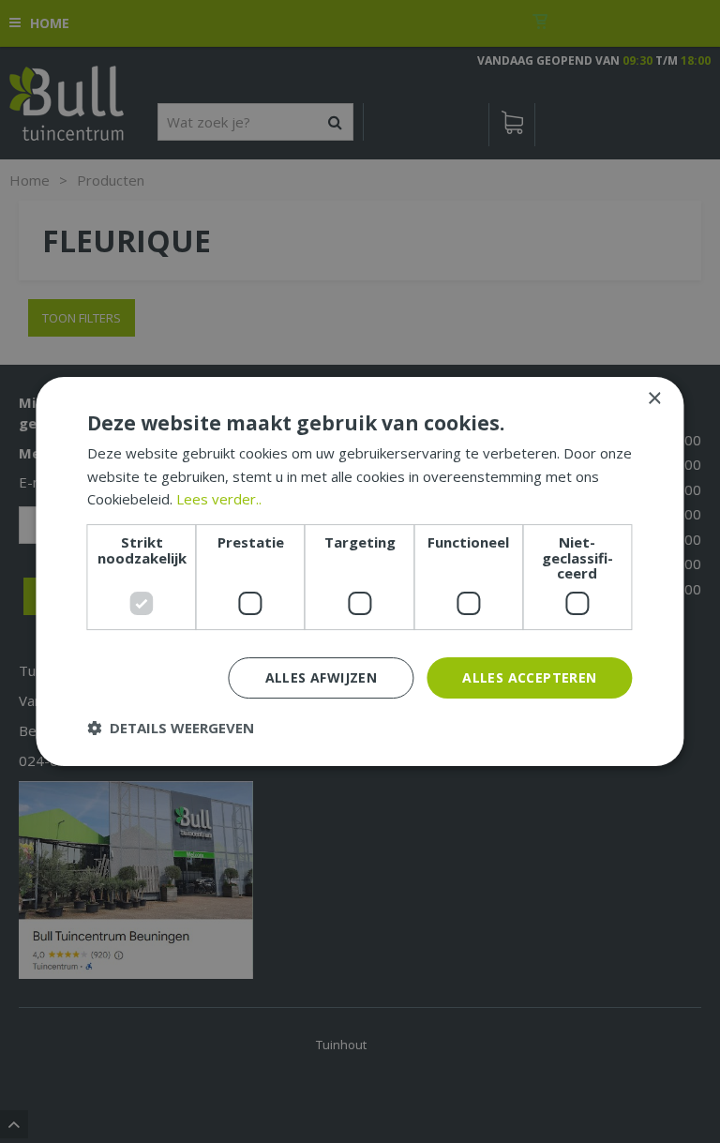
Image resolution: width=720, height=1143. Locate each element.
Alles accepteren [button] (529, 677)
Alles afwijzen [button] (321, 677)
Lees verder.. (219, 498)
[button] (170, 727)
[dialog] (359, 572)
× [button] (654, 399)
